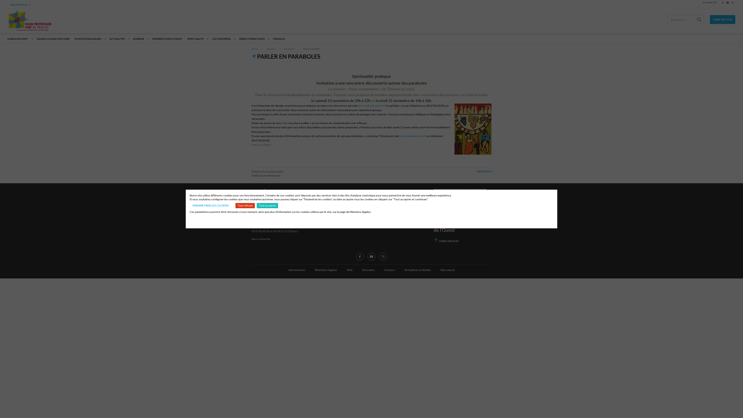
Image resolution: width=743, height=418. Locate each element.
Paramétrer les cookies (211, 205)
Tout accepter (267, 205)
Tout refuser (245, 205)
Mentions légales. (360, 211)
